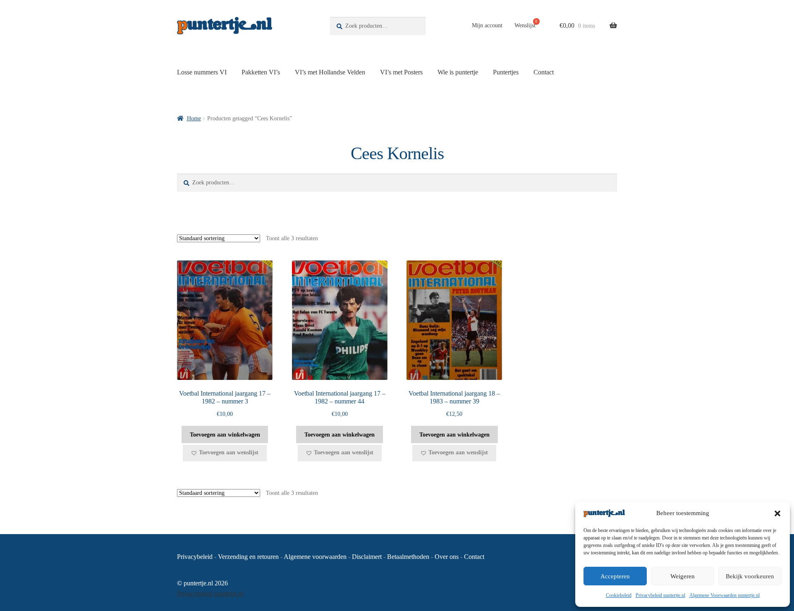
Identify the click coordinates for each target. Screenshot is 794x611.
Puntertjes (506, 72)
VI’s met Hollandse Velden (330, 72)
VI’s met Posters (401, 72)
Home (194, 118)
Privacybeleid (195, 556)
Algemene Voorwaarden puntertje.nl (724, 595)
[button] (777, 513)
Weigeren (682, 576)
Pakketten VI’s (261, 72)
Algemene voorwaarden (315, 556)
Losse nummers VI (202, 72)
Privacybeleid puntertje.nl (660, 595)
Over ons (447, 556)
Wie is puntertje (458, 72)
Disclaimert (367, 556)
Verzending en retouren (248, 556)
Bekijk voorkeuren (750, 576)
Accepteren (615, 576)
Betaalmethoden (408, 556)
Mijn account (487, 25)
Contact (543, 72)
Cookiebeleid (618, 595)
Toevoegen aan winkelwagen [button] (225, 435)
